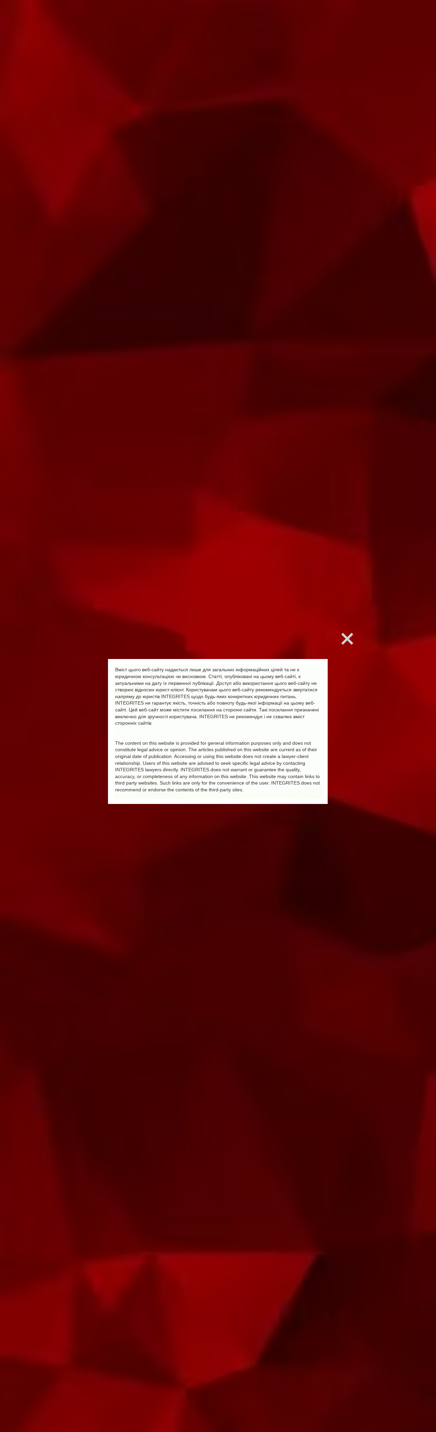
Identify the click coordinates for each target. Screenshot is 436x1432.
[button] (347, 639)
